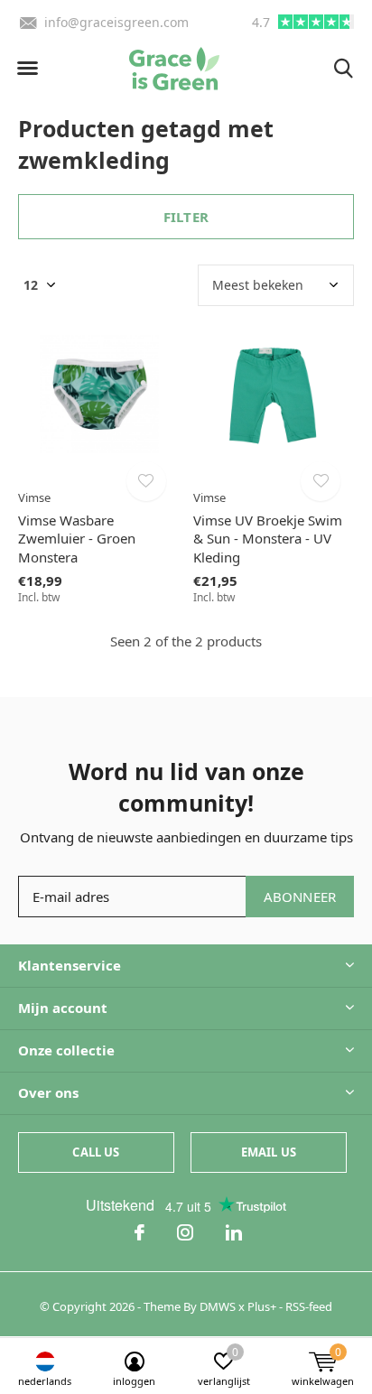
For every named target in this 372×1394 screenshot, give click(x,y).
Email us (268, 1152)
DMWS (218, 1306)
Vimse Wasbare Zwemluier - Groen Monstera (76, 539)
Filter (186, 217)
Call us (95, 1152)
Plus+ (261, 1306)
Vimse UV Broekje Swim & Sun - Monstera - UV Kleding (267, 539)
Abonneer (300, 897)
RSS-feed (308, 1306)
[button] (27, 68)
